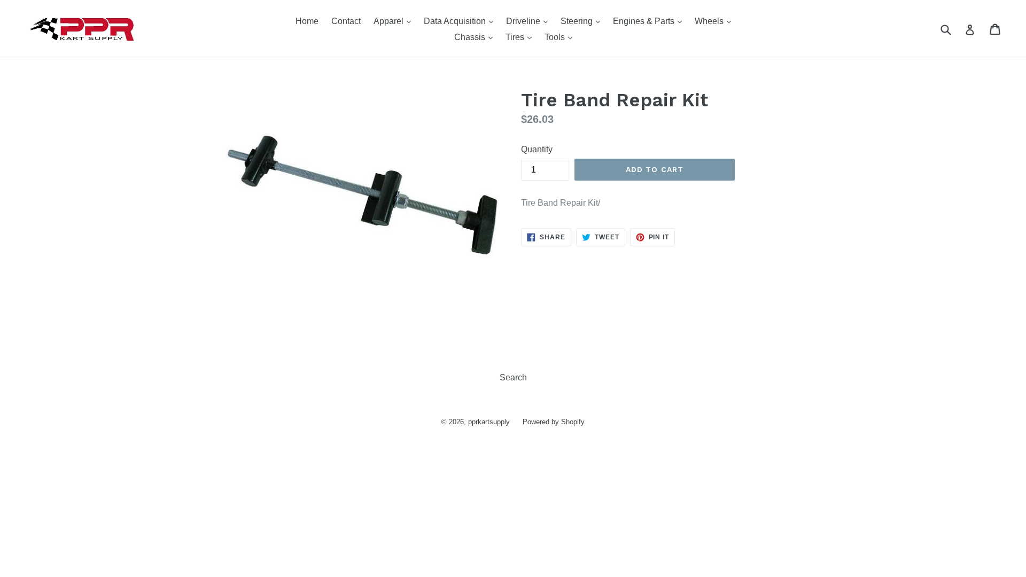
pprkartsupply (489, 422)
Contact (346, 21)
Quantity (537, 149)
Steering (583, 21)
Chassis (476, 37)
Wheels (715, 21)
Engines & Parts (650, 21)
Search (513, 377)
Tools (561, 37)
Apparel (395, 21)
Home (307, 21)
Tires (521, 37)
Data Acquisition (461, 21)
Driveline (529, 21)
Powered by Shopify (554, 422)
